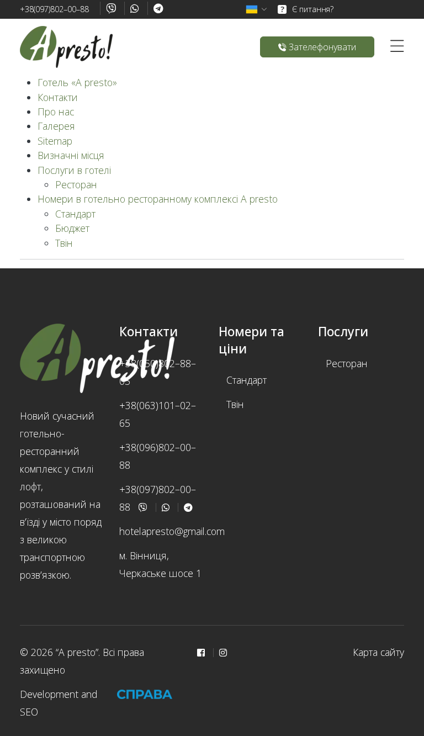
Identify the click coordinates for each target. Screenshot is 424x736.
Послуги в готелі (74, 170)
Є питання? (306, 9)
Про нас (56, 111)
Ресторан (76, 184)
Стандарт (75, 213)
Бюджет (72, 228)
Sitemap (55, 140)
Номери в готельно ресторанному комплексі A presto (158, 198)
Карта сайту (378, 652)
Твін (64, 243)
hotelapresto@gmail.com (172, 531)
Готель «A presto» (77, 82)
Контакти (58, 97)
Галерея (56, 126)
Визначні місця (71, 155)
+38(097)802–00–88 (54, 9)
